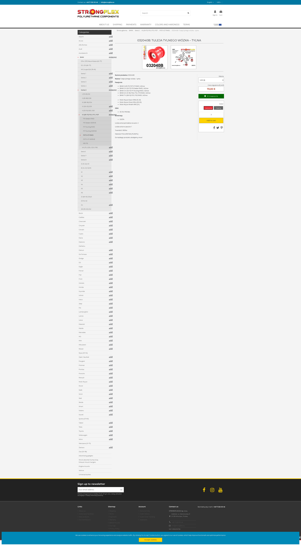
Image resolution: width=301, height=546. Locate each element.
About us (82, 511)
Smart (81, 406)
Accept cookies (150, 540)
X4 (82, 184)
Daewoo (82, 242)
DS (80, 262)
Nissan (81, 349)
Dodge (81, 258)
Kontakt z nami (114, 531)
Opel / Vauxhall (84, 357)
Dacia (81, 238)
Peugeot (82, 361)
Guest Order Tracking (147, 517)
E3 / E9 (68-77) (86, 65)
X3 (82, 180)
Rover (81, 386)
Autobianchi (83, 53)
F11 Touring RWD (89, 127)
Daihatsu (82, 246)
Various (81, 470)
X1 (81, 172)
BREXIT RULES (114, 523)
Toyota (81, 431)
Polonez (82, 365)
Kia (80, 308)
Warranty (112, 520)
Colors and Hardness (86, 514)
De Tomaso (83, 254)
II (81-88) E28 (86, 98)
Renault (81, 378)
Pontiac (81, 369)
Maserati (82, 324)
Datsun (81, 250)
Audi (80, 49)
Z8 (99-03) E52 (86, 209)
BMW (82, 57)
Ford (80, 279)
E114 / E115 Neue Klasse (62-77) (91, 61)
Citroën (81, 230)
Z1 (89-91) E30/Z (86, 197)
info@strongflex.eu (178, 526)
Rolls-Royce (83, 382)
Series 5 (83, 90)
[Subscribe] (121, 489)
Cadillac (81, 217)
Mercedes (82, 332)
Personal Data (145, 511)
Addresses (143, 520)
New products (84, 517)
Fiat (80, 275)
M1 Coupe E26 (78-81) (88, 69)
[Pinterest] (222, 128)
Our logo (112, 526)
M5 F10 (85, 143)
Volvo (81, 439)
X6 (82, 193)
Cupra (81, 234)
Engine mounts (84, 466)
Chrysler (82, 225)
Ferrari (81, 271)
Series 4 (83, 86)
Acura (81, 41)
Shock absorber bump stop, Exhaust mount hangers (88, 461)
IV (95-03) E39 (87, 106)
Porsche (82, 373)
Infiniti (81, 295)
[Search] (188, 13)
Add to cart (208, 120)
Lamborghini (83, 312)
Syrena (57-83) (84, 419)
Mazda (81, 328)
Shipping (112, 511)
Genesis (81, 283)
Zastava (81, 447)
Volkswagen (83, 435)
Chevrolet (82, 221)
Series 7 (83, 156)
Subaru (81, 410)
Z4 (82, 205)
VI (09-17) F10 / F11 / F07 (90, 115)
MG (80, 336)
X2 (82, 176)
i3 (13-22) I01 (85, 164)
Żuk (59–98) (83, 452)
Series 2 (83, 78)
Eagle (81, 267)
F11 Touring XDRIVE (90, 131)
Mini (80, 341)
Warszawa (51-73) (85, 443)
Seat (80, 398)
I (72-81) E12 (86, 94)
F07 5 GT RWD (88, 135)
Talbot (81, 423)
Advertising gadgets (86, 456)
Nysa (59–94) (83, 353)
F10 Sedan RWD (88, 119)
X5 (82, 188)
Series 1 (83, 73)
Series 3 (83, 82)
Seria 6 (83, 151)
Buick (81, 213)
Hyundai (82, 291)
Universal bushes (85, 474)
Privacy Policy (114, 529)
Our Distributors (85, 520)
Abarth (81, 37)
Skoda (81, 402)
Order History (145, 514)
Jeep (80, 304)
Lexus (81, 320)
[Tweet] (217, 128)
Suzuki (81, 415)
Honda (81, 287)
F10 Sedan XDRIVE (89, 123)
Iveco (81, 299)
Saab (80, 390)
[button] (217, 25)
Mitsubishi (82, 345)
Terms (111, 514)
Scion (81, 394)
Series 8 (83, 160)
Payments (113, 517)
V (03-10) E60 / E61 (88, 110)
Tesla (80, 427)
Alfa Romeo (83, 45)
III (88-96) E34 (87, 102)
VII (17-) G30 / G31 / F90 (90, 147)
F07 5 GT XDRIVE (89, 139)
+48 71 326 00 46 (177, 522)
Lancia (81, 316)
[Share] (214, 128)
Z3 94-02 (84, 201)
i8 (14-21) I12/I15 (86, 168)
